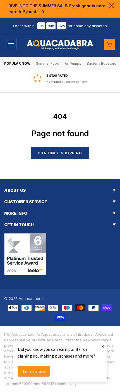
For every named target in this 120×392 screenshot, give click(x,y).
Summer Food (47, 63)
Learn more (34, 371)
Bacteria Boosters (101, 63)
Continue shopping (60, 153)
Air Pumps (73, 63)
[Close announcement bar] (111, 5)
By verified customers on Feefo (67, 81)
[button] (11, 43)
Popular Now (17, 63)
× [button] (102, 346)
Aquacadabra (31, 298)
